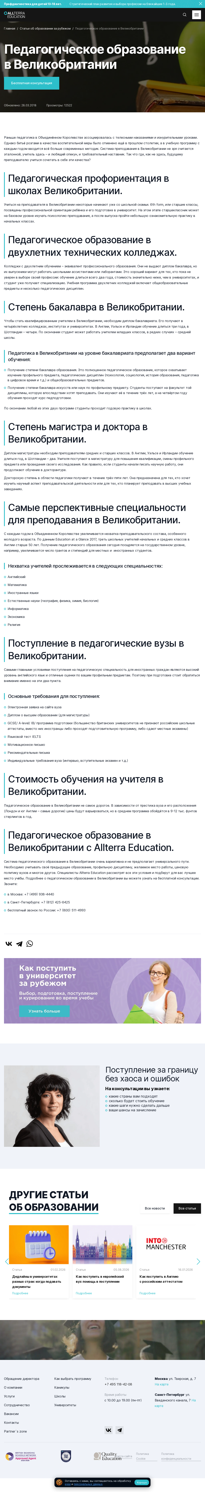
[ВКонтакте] (9, 944)
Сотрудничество (17, 1405)
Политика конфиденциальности (176, 1456)
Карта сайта (123, 1456)
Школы (59, 1396)
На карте (162, 1384)
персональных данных (88, 1484)
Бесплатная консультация (31, 83)
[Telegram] (19, 944)
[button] (198, 1261)
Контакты (11, 1423)
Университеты (65, 1405)
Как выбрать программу (72, 1379)
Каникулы (61, 1387)
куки (68, 1484)
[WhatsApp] (29, 944)
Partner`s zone (15, 1431)
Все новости (155, 1208)
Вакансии (11, 1414)
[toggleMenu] (196, 14)
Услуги (9, 1396)
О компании (13, 1387)
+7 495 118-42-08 (118, 1384)
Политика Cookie (142, 1456)
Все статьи (187, 1208)
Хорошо (142, 1482)
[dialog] (102, 1482)
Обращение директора (21, 1379)
